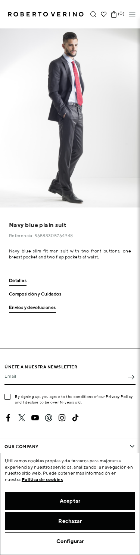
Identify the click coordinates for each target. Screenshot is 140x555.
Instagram (62, 417)
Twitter (21, 417)
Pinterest (48, 417)
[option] (70, 118)
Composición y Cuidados (35, 294)
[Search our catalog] (93, 14)
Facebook (8, 417)
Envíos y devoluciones (32, 307)
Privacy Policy (119, 396)
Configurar (70, 541)
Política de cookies (42, 479)
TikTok (75, 417)
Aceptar (70, 501)
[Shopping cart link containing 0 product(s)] (113, 14)
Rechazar (70, 521)
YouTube (35, 417)
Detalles (18, 280)
